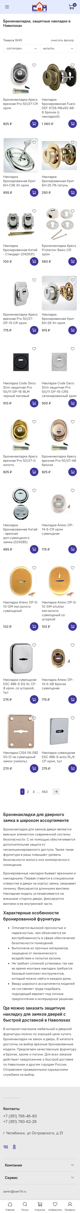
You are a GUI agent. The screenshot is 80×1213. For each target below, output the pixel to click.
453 (45, 792)
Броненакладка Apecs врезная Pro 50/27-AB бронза (59, 460)
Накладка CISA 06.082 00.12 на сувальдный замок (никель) (20, 756)
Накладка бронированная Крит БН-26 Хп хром (58, 318)
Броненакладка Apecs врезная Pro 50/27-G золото (20, 460)
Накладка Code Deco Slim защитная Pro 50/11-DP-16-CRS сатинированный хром (59, 389)
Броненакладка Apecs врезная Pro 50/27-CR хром (20, 103)
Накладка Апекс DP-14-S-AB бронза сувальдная (57, 683)
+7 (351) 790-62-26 (20, 1121)
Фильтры (48, 48)
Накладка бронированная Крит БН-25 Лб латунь (58, 180)
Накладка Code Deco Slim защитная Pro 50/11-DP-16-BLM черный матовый (19, 389)
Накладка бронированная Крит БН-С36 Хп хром (19, 180)
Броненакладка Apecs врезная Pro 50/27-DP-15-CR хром (20, 318)
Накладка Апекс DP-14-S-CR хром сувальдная (57, 529)
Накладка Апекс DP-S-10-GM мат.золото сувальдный (20, 606)
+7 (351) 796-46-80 (20, 1116)
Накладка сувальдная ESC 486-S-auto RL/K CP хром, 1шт (58, 756)
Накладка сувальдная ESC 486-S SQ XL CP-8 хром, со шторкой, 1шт (19, 685)
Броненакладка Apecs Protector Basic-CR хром (59, 249)
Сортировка (14, 48)
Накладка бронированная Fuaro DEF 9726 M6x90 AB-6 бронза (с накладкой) (58, 107)
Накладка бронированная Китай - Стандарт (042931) (20, 249)
